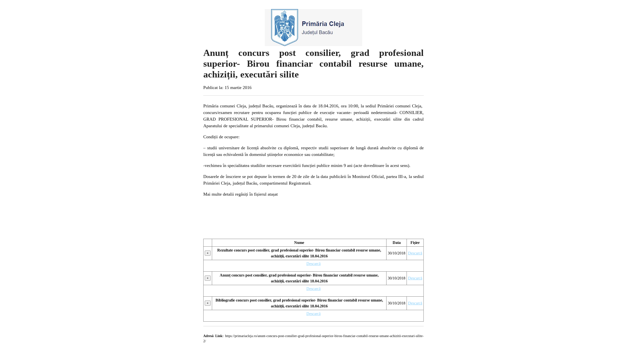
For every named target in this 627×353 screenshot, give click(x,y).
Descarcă (415, 253)
